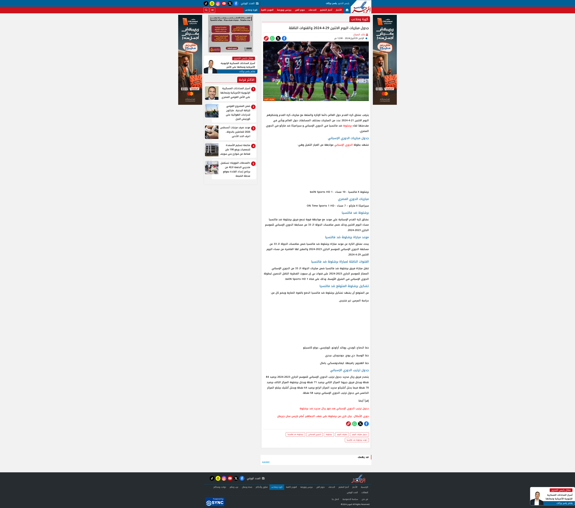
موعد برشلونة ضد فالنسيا (357, 440)
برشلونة (347, 125)
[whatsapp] (266, 38)
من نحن (365, 499)
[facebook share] (284, 38)
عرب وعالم (234, 487)
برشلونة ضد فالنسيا (295, 434)
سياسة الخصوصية (350, 499)
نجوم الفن (300, 10)
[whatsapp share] (272, 38)
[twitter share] (278, 38)
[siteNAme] (361, 6)
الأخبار (339, 10)
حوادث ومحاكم (220, 487)
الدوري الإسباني (344, 144)
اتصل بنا (335, 499)
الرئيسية (364, 487)
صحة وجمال (247, 487)
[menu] (212, 10)
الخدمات (312, 10)
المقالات (364, 492)
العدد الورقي (247, 3)
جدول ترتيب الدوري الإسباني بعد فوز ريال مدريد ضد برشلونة (334, 408)
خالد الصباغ (360, 34)
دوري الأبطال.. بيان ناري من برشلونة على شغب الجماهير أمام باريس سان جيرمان (323, 416)
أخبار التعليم (326, 10)
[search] (206, 10)
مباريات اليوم (342, 434)
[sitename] (358, 478)
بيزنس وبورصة (284, 10)
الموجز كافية (267, 10)
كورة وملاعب (251, 10)
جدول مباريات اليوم (359, 434)
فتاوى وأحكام (262, 487)
